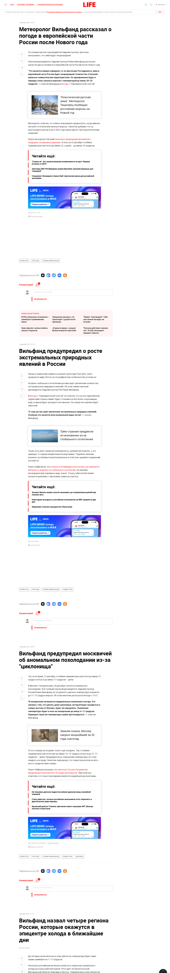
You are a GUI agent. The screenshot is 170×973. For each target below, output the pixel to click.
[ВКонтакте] (59, 275)
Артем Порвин (35, 545)
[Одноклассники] (65, 275)
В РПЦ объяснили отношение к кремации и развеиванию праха (34, 319)
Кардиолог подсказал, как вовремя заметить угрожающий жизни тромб (95, 961)
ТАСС (95, 695)
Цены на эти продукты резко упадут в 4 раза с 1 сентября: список (65, 949)
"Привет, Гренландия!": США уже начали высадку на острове (95, 319)
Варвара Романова (36, 847)
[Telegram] (54, 275)
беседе (64, 83)
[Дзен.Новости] (42, 275)
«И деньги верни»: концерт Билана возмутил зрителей (64, 329)
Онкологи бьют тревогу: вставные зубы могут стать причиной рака (95, 949)
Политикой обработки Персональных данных (64, 12)
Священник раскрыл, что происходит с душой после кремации (63, 319)
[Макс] (48, 275)
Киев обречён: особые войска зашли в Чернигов (34, 329)
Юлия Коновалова (36, 216)
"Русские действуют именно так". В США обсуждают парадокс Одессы (95, 330)
